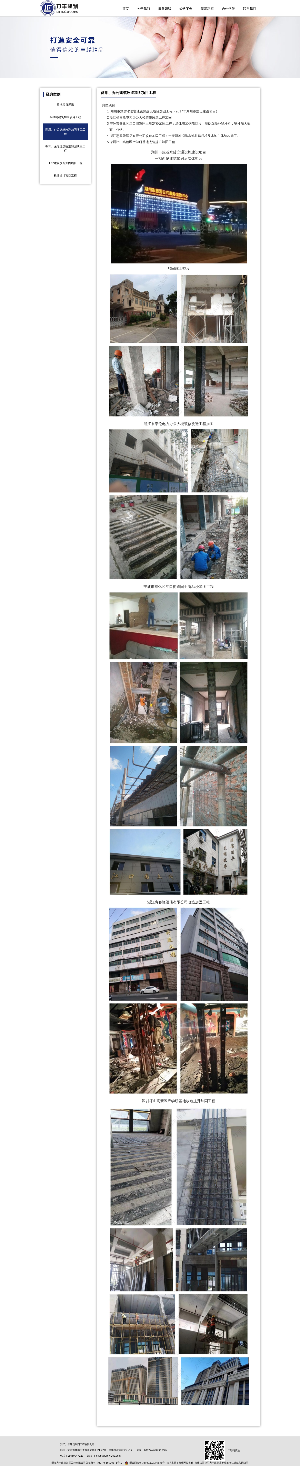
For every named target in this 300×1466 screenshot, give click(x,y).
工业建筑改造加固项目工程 (65, 163)
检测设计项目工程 (65, 175)
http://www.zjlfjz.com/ (155, 1450)
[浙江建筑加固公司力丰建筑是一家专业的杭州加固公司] (59, 8)
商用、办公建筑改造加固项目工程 (65, 131)
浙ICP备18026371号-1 (109, 1462)
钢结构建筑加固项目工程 (65, 117)
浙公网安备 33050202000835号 (147, 1462)
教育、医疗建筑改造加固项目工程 (65, 148)
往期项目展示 (65, 104)
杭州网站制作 (186, 1462)
